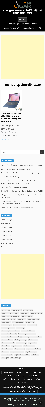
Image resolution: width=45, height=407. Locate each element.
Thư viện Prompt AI (8, 243)
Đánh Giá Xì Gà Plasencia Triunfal (14, 187)
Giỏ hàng (28, 379)
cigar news (21, 319)
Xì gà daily (5, 346)
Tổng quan (8, 372)
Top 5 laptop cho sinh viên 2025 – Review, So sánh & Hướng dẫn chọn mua (11, 117)
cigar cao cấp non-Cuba (10, 313)
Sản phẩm (25, 24)
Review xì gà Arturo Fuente (10, 331)
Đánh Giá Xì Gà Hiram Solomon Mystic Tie (17, 208)
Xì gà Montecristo (17, 352)
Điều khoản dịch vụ (29, 28)
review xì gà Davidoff (9, 334)
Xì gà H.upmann (7, 349)
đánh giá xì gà (16, 358)
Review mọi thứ (7, 231)
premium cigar (7, 325)
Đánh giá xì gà (13, 24)
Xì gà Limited (19, 349)
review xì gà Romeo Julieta (11, 337)
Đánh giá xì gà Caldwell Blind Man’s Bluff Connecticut (21, 165)
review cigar (32, 325)
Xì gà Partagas (7, 355)
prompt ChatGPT (19, 325)
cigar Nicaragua (33, 319)
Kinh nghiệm (5, 223)
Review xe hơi (6, 239)
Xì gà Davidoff (16, 346)
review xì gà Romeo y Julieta (31, 337)
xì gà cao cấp (21, 343)
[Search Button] (40, 28)
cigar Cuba (25, 313)
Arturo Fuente (16, 310)
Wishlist (32, 391)
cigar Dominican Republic (10, 316)
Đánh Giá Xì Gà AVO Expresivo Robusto (16, 177)
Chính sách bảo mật (12, 28)
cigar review (6, 322)
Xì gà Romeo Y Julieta (22, 355)
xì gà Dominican (29, 346)
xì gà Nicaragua (30, 352)
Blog (19, 372)
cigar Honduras (26, 316)
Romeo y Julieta (7, 340)
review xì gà (21, 328)
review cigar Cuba (8, 328)
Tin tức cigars (6, 247)
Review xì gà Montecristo (26, 334)
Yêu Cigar (5, 358)
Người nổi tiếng (6, 227)
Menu (24, 19)
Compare (33, 376)
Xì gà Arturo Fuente (8, 343)
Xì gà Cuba (32, 343)
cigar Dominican (36, 313)
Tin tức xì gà (33, 340)
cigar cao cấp (28, 310)
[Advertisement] (22, 57)
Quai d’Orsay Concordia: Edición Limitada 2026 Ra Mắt (22, 191)
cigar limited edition (8, 319)
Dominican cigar (18, 322)
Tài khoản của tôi (17, 391)
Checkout (37, 372)
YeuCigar (35, 355)
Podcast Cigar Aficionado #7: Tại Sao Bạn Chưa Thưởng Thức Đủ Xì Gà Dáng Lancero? (19, 182)
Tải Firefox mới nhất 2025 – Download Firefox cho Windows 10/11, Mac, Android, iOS (22, 387)
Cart (27, 372)
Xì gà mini (5, 352)
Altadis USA (6, 310)
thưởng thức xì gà (21, 340)
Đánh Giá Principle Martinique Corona (15, 169)
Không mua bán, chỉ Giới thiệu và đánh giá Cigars (22, 11)
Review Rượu (6, 235)
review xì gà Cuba (28, 331)
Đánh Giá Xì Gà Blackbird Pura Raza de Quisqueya (20, 173)
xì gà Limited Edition (33, 349)
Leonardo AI (30, 322)
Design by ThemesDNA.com (22, 404)
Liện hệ (34, 24)
